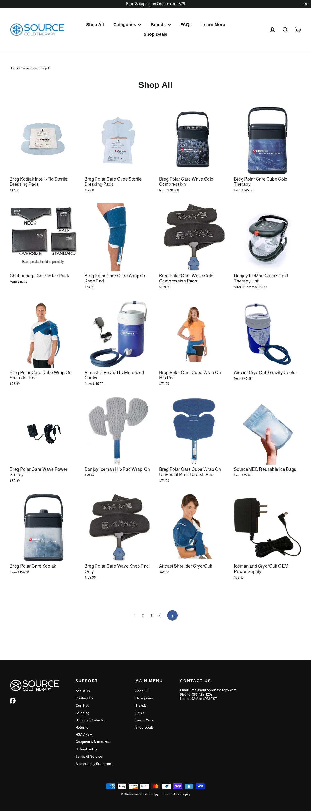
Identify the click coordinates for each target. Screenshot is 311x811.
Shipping (83, 713)
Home (14, 68)
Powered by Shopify (176, 794)
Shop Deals (155, 34)
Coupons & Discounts (93, 742)
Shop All (95, 24)
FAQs (186, 24)
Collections (29, 68)
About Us (83, 691)
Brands (159, 24)
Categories (125, 24)
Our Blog (83, 705)
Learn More (213, 24)
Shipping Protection (91, 720)
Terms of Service (89, 756)
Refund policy (86, 749)
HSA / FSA (84, 734)
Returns (82, 727)
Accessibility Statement (94, 764)
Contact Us (84, 698)
